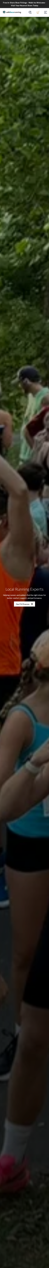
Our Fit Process (22, 604)
